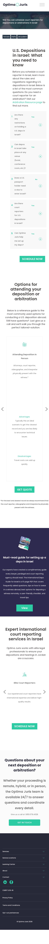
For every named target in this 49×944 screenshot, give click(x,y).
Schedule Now (24, 726)
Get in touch (24, 822)
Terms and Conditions (11, 905)
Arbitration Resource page (27, 102)
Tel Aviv (6, 36)
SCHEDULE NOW (32, 259)
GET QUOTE (24, 489)
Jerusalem (22, 36)
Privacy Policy (8, 898)
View (24, 608)
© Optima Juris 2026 (24, 921)
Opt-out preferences (11, 913)
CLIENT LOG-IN (8, 890)
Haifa (14, 36)
